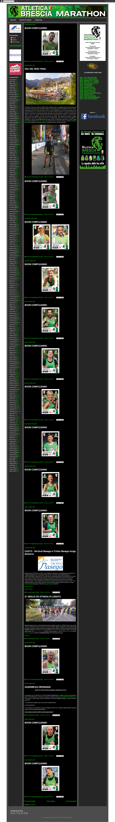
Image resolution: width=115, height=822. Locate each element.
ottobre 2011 (12, 409)
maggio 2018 (12, 263)
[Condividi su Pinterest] (63, 61)
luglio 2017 (12, 281)
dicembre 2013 (13, 361)
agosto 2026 (12, 79)
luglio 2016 (12, 304)
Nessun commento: (49, 61)
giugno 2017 (12, 283)
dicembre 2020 (13, 205)
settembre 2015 (13, 322)
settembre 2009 (13, 456)
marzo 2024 (12, 133)
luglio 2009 (12, 460)
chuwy (60, 817)
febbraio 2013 (12, 380)
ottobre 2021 (12, 187)
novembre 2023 (13, 141)
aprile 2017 (12, 287)
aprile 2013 (12, 376)
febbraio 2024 (12, 135)
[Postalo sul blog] (58, 61)
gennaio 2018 (12, 270)
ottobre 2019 (12, 231)
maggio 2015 (12, 330)
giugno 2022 (12, 172)
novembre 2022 (13, 163)
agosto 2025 (12, 102)
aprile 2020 (12, 220)
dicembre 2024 (13, 116)
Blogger (71, 817)
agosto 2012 (12, 391)
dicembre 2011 (13, 406)
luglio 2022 (12, 170)
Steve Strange (15, 42)
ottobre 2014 (12, 343)
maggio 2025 (12, 107)
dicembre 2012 (13, 383)
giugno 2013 (12, 372)
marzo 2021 (12, 200)
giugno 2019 (12, 239)
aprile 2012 (12, 398)
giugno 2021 (12, 194)
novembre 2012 (13, 385)
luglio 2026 (12, 81)
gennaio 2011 (12, 426)
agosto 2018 (12, 257)
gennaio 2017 (12, 293)
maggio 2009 (12, 463)
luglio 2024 (12, 126)
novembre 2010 (13, 430)
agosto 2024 (12, 124)
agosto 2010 (12, 435)
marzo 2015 (12, 333)
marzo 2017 (12, 289)
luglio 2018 (12, 259)
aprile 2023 (12, 153)
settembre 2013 (13, 367)
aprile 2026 (12, 87)
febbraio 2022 (12, 180)
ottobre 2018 (12, 254)
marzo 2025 (12, 111)
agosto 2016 (12, 302)
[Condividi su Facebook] (61, 61)
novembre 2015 (13, 319)
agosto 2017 (12, 280)
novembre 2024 (13, 118)
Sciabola (14, 39)
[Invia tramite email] (57, 61)
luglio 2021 (12, 192)
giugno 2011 (12, 417)
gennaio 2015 (12, 337)
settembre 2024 (13, 122)
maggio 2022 (12, 174)
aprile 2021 (12, 198)
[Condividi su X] (60, 61)
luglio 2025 (12, 103)
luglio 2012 (12, 393)
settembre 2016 (13, 300)
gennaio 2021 (12, 204)
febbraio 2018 (12, 269)
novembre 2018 (13, 252)
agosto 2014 (12, 346)
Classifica (27, 635)
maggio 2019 (12, 241)
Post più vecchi (71, 801)
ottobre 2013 (12, 365)
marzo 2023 (12, 155)
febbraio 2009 (12, 469)
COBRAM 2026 (38, 20)
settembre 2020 (13, 211)
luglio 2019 (12, 237)
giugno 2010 (12, 439)
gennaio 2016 (12, 315)
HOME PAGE (13, 20)
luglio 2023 (12, 148)
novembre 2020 (13, 207)
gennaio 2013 (12, 382)
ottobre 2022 (12, 165)
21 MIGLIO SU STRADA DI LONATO (43, 596)
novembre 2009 (13, 452)
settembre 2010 (13, 434)
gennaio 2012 (12, 404)
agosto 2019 (12, 235)
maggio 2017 (12, 285)
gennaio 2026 (12, 92)
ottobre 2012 (12, 387)
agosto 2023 (12, 146)
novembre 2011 (13, 408)
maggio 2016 (12, 307)
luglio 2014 (12, 348)
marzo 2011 (12, 422)
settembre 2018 (13, 255)
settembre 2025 (13, 100)
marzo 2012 (12, 400)
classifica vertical (29, 586)
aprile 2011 (12, 421)
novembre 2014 (13, 341)
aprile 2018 (12, 265)
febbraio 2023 (12, 157)
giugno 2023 (12, 150)
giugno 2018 (12, 261)
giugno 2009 (12, 461)
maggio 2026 (12, 85)
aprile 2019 (12, 243)
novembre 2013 (13, 363)
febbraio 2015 (12, 335)
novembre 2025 (13, 96)
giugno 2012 (12, 395)
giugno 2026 (12, 83)
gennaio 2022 (12, 181)
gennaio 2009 (12, 471)
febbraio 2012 (12, 402)
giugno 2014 (12, 350)
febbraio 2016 (12, 313)
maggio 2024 (12, 129)
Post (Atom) (32, 804)
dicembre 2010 (13, 428)
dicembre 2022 (13, 161)
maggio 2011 (12, 419)
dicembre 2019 (13, 228)
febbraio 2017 (12, 291)
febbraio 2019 (12, 246)
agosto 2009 (12, 458)
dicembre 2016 (13, 294)
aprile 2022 (12, 176)
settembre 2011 (13, 411)
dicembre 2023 (13, 139)
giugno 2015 (12, 328)
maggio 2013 (12, 374)
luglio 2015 (12, 326)
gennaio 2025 (12, 115)
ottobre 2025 (12, 98)
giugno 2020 (12, 217)
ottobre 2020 (12, 209)
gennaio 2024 (12, 137)
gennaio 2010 (12, 448)
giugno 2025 (12, 105)
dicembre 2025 (13, 94)
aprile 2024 (12, 131)
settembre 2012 (13, 389)
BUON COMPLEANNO (36, 28)
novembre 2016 (13, 296)
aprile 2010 (12, 443)
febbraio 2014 (12, 358)
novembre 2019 (13, 230)
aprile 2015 (12, 332)
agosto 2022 (12, 168)
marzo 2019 (12, 244)
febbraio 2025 (12, 113)
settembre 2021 (13, 189)
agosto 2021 (12, 191)
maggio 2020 (12, 218)
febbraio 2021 (12, 202)
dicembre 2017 (13, 272)
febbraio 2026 (12, 90)
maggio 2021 (12, 196)
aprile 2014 (12, 354)
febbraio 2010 (12, 447)
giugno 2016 (12, 306)
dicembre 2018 (13, 250)
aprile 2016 (12, 309)
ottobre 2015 (12, 320)
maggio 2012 (12, 396)
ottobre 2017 (12, 276)
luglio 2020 (12, 215)
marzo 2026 (12, 89)
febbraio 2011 (12, 424)
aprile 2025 (12, 109)
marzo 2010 (12, 445)
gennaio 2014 (12, 359)
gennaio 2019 (12, 248)
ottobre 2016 (12, 298)
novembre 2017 (13, 274)
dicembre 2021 (13, 183)
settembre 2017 (13, 278)
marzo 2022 (12, 178)
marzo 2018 (12, 267)
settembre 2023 (13, 144)
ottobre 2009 (12, 454)
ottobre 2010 (12, 432)
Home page (51, 801)
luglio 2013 (12, 371)
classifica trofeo (29, 589)
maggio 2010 (12, 441)
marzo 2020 (12, 222)
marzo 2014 (12, 356)
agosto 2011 (12, 413)
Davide (14, 37)
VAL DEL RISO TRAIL (35, 68)
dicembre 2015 (13, 317)
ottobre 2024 (12, 120)
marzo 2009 (12, 467)
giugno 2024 (12, 128)
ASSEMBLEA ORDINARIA (38, 687)
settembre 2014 (13, 344)
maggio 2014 (12, 352)
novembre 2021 (13, 185)
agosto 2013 (12, 369)
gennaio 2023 (12, 159)
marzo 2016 (12, 311)
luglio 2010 (12, 437)
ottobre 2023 (12, 142)
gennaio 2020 (12, 226)
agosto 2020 (12, 213)
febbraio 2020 (12, 224)
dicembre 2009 (13, 450)
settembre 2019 (13, 233)
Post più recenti (30, 801)
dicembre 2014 (13, 339)
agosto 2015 (12, 324)
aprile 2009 (12, 465)
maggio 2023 (12, 152)
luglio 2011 (12, 415)
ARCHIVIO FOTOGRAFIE (25, 20)
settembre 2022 (13, 166)
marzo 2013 (12, 378)
